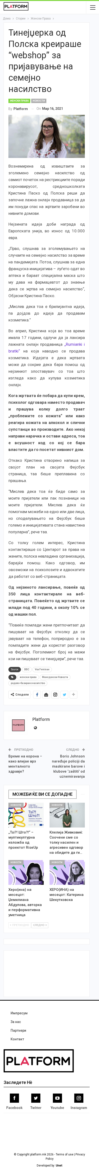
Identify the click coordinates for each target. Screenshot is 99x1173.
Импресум (19, 1013)
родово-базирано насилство (28, 683)
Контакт (17, 1039)
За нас (16, 1022)
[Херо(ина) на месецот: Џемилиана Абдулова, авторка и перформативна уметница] (26, 872)
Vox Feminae (42, 669)
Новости (39, 100)
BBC (26, 669)
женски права (28, 677)
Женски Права (19, 100)
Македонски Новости (55, 677)
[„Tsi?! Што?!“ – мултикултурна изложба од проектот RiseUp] (26, 815)
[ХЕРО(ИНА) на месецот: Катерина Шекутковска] (67, 872)
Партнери (18, 1030)
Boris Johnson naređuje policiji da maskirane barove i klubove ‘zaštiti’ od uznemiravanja (68, 766)
